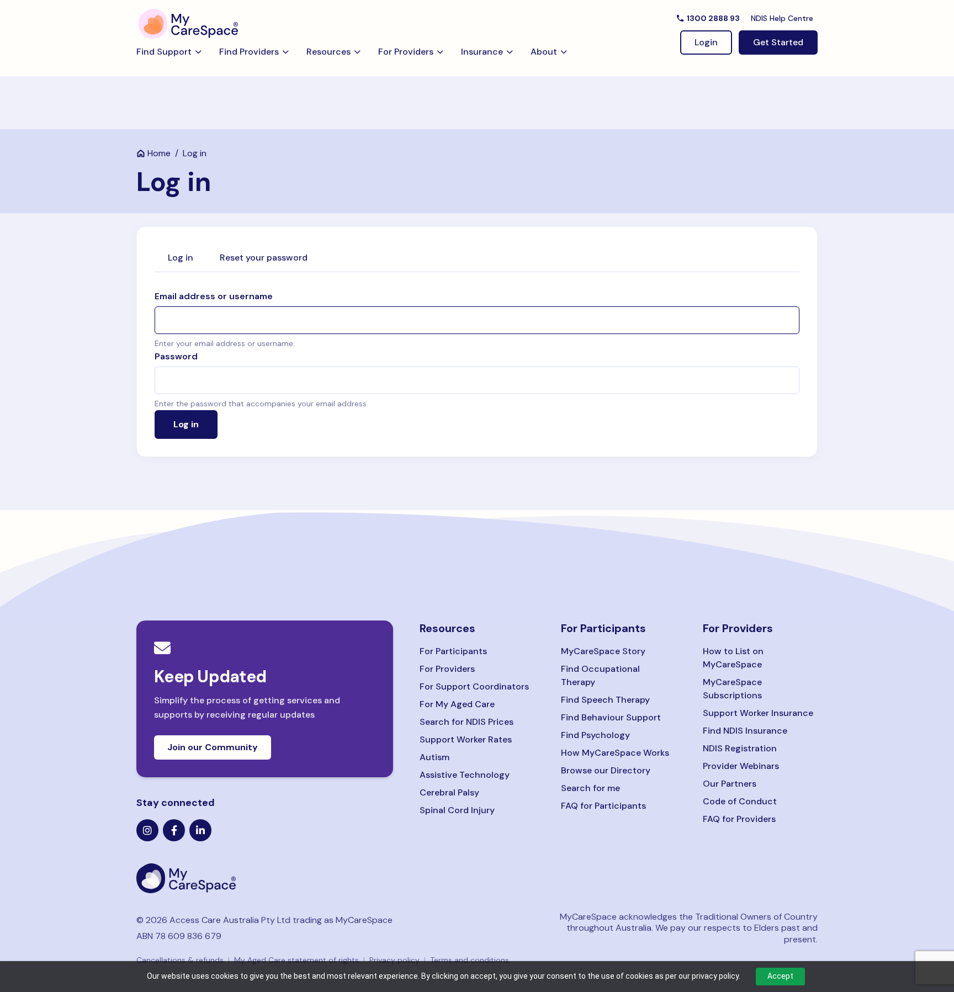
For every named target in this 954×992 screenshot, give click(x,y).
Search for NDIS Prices (466, 722)
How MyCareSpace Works (615, 752)
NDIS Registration (740, 748)
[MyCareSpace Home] (264, 878)
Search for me (590, 788)
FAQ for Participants (603, 805)
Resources (328, 51)
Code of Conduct (740, 801)
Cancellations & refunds (180, 960)
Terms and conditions (469, 960)
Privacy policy (394, 960)
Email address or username (214, 296)
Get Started (778, 42)
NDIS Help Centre (782, 18)
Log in (180, 257)
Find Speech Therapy (605, 699)
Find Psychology (595, 735)
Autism (434, 757)
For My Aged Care (457, 704)
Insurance (482, 51)
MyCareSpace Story (603, 651)
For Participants (453, 651)
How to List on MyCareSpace (733, 657)
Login (706, 42)
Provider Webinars (741, 766)
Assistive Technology (465, 775)
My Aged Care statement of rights (296, 960)
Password (176, 356)
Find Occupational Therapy (600, 675)
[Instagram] (147, 830)
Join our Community (212, 747)
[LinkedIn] (200, 830)
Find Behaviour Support (611, 717)
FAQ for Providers (739, 819)
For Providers (405, 51)
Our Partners (729, 783)
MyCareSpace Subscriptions (732, 688)
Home (159, 153)
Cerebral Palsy (449, 792)
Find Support (164, 51)
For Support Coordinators (474, 686)
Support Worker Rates (466, 739)
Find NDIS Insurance (745, 730)
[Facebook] (174, 830)
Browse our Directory (605, 770)
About (544, 51)
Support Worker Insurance (758, 713)
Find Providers (249, 51)
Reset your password (264, 257)
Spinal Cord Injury (457, 810)
